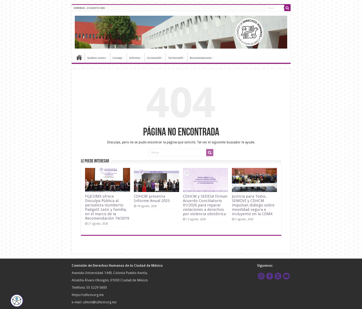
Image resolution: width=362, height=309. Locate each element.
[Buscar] (287, 8)
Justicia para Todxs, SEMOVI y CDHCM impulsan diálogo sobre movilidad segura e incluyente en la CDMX (253, 205)
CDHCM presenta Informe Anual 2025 (152, 198)
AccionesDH (154, 57)
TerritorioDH (175, 57)
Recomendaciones (201, 57)
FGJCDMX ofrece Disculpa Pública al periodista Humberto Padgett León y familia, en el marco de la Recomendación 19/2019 (107, 207)
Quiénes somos (96, 57)
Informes (134, 57)
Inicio (79, 57)
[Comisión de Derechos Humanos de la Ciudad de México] (181, 31)
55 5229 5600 (96, 288)
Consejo (117, 57)
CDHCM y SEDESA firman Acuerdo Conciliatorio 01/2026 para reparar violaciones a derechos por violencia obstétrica (205, 205)
